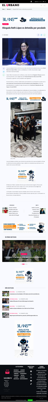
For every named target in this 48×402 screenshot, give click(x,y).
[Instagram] (31, 377)
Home (3, 9)
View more (9, 397)
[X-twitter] (31, 374)
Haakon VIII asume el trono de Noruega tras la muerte (21, 301)
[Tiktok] (31, 383)
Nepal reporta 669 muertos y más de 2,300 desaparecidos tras (24, 315)
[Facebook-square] (31, 371)
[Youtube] (31, 380)
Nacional (9, 9)
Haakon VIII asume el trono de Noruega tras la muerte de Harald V (24, 257)
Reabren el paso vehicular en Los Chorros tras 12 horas (22, 308)
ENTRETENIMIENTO (24, 378)
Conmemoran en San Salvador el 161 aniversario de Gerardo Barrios (24, 294)
